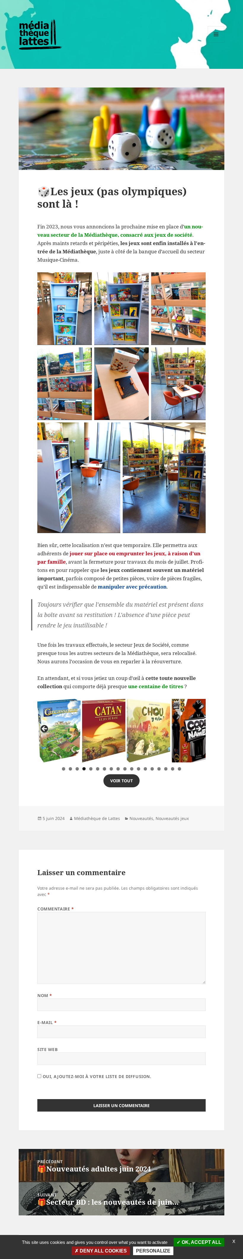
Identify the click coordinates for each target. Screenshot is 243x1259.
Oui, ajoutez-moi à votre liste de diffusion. (96, 1076)
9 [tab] (118, 768)
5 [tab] (90, 768)
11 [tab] (131, 768)
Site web (47, 1049)
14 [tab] (152, 768)
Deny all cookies (103, 1250)
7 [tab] (104, 768)
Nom (44, 995)
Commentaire (55, 909)
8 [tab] (111, 768)
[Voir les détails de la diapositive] (59, 730)
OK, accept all (200, 1242)
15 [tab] (159, 768)
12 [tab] (138, 768)
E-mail (47, 1022)
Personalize (153, 1250)
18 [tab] (179, 768)
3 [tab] (77, 768)
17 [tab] (172, 768)
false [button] (44, 729)
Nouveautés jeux (172, 818)
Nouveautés (141, 818)
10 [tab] (125, 768)
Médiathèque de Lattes (97, 818)
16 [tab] (165, 768)
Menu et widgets (216, 42)
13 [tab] (145, 768)
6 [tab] (97, 768)
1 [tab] (63, 768)
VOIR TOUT (121, 780)
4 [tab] (84, 768)
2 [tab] (70, 768)
